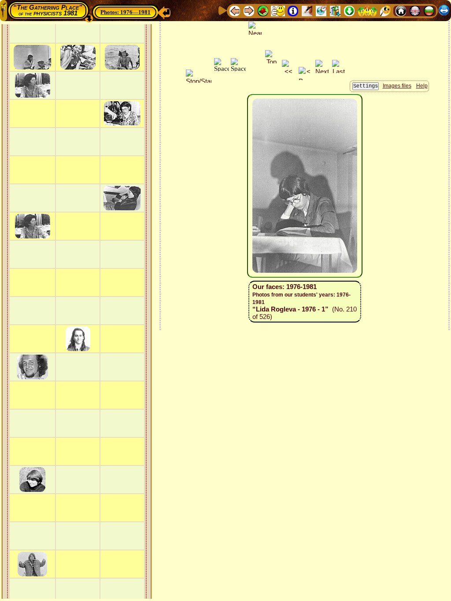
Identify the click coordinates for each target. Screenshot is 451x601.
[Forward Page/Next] (249, 10)
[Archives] (335, 10)
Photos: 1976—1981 (125, 12)
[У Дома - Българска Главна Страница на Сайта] (429, 10)
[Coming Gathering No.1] (278, 10)
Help (422, 86)
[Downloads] (349, 10)
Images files (397, 86)
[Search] (385, 10)
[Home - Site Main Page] (401, 10)
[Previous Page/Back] (234, 10)
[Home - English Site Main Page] (415, 10)
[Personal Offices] (307, 10)
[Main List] (263, 10)
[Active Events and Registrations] (321, 10)
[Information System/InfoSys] (293, 10)
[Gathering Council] (367, 10)
